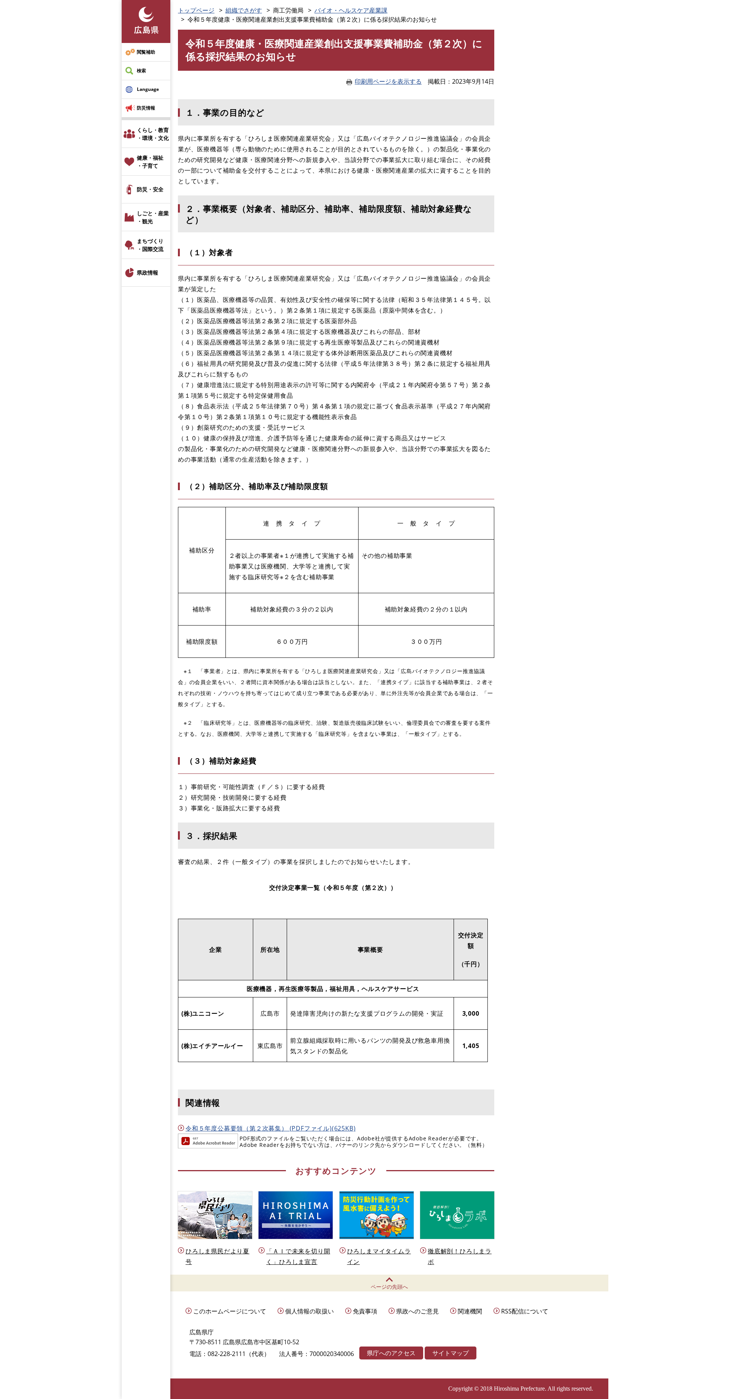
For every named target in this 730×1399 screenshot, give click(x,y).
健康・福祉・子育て (150, 161)
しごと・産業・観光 (153, 217)
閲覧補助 (146, 52)
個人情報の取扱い (309, 1311)
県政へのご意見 (417, 1311)
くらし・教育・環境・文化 (153, 133)
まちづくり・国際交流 (150, 244)
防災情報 (146, 108)
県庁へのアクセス (391, 1353)
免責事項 (365, 1311)
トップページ (196, 10)
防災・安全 (150, 189)
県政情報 (147, 272)
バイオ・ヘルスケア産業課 (350, 10)
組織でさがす (243, 10)
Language (148, 89)
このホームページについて (229, 1311)
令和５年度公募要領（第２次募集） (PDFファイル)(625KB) (270, 1128)
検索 (141, 70)
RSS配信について (524, 1311)
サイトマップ (450, 1353)
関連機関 (470, 1311)
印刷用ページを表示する (388, 81)
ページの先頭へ (389, 1286)
